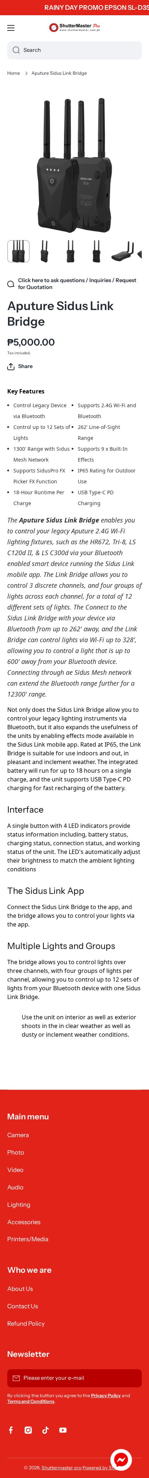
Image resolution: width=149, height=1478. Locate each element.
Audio (15, 1187)
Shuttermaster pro (61, 1467)
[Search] (13, 50)
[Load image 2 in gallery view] (44, 251)
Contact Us (22, 1306)
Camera (18, 1135)
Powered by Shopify (103, 1467)
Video (15, 1169)
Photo (15, 1152)
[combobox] (74, 50)
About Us (20, 1288)
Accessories (24, 1222)
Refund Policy (26, 1323)
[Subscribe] (133, 1378)
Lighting (18, 1204)
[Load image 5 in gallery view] (122, 251)
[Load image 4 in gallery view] (96, 251)
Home (13, 73)
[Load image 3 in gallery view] (70, 251)
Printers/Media (27, 1239)
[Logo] (74, 28)
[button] (20, 366)
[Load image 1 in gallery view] (18, 251)
